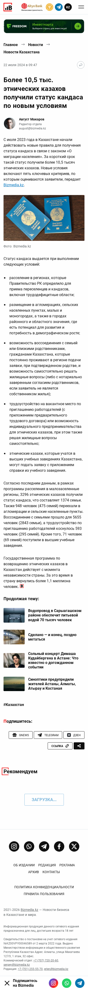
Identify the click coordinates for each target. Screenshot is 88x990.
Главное (11, 44)
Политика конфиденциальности (44, 887)
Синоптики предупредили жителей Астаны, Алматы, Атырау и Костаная (52, 684)
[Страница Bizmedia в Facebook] (59, 846)
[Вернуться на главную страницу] (80, 65)
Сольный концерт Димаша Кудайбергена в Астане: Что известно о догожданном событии (53, 660)
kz (68, 7)
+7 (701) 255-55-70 (30, 969)
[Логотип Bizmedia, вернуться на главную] (8, 7)
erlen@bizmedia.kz (56, 969)
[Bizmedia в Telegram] (79, 983)
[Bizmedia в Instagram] (53, 983)
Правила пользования (44, 894)
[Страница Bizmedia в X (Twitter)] (74, 846)
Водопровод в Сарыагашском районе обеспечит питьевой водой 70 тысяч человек (54, 615)
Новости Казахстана (22, 52)
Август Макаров (31, 119)
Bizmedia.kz (14, 185)
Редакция (47, 865)
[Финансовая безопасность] (31, 7)
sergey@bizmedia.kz (17, 964)
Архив (33, 872)
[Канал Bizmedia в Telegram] (44, 846)
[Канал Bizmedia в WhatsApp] (29, 846)
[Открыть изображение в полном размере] (44, 218)
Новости (35, 44)
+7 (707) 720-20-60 (45, 960)
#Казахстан (14, 705)
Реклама (67, 865)
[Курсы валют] (50, 7)
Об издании (24, 865)
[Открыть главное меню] (81, 7)
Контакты (51, 872)
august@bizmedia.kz (32, 128)
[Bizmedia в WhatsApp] (66, 983)
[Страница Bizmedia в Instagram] (14, 846)
